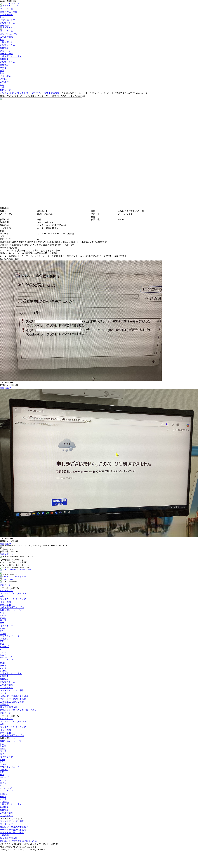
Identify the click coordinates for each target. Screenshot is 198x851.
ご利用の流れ (6, 14)
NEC (2, 613)
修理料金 (4, 59)
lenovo (3, 633)
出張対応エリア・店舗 (11, 56)
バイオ (3, 668)
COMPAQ (4, 671)
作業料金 (4, 676)
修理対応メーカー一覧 (11, 610)
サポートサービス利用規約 (13, 699)
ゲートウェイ (6, 660)
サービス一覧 (6, 9)
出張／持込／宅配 (8, 12)
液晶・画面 (5, 602)
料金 (2, 17)
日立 (2, 644)
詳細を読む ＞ (6, 388)
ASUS (3, 655)
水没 (2, 596)
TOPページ (5, 51)
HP (1, 631)
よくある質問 (6, 687)
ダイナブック (6, 626)
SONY (3, 666)
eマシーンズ (6, 657)
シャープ (4, 646)
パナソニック (6, 649)
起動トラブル (6, 590)
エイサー (4, 652)
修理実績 (4, 26)
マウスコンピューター (11, 636)
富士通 (3, 620)
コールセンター (7, 693)
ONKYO (4, 639)
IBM (2, 641)
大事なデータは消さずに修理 (14, 696)
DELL (3, 618)
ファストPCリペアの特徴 (12, 690)
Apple (2, 629)
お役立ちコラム (7, 23)
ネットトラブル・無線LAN (13, 593)
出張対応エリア (7, 20)
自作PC (3, 663)
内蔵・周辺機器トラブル (12, 607)
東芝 (2, 623)
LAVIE (3, 615)
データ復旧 (5, 605)
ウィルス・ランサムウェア (13, 599)
